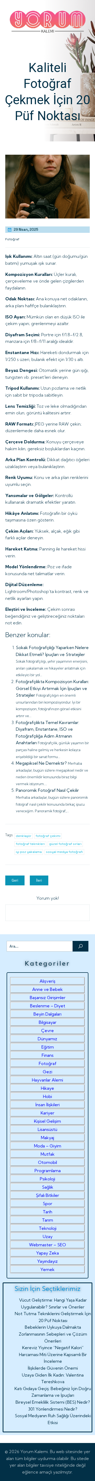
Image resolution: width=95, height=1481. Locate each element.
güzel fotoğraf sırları (65, 844)
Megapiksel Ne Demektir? (41, 763)
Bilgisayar (47, 1022)
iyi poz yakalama (29, 852)
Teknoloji (47, 1228)
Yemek (47, 1269)
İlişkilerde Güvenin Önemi (53, 1368)
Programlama (48, 1170)
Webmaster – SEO (47, 1244)
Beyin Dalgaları (47, 1014)
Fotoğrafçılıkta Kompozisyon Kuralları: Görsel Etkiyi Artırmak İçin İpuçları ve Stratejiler (52, 688)
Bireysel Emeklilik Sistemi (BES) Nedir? (53, 1402)
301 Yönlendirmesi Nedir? (52, 1409)
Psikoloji (47, 1178)
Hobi (47, 1096)
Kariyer (47, 1113)
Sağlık (47, 1187)
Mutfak (48, 1154)
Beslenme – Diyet (47, 1005)
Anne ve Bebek (47, 989)
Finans (48, 1055)
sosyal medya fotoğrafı (64, 852)
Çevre (47, 1030)
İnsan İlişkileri (47, 1104)
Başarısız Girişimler (47, 997)
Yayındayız (47, 1261)
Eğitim (47, 1047)
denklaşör (23, 836)
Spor (47, 1203)
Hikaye (47, 1088)
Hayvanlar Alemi (47, 1080)
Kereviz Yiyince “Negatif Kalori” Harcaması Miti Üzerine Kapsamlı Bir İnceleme (53, 1354)
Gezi (47, 1071)
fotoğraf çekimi (48, 836)
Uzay (48, 1236)
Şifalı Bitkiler (47, 1195)
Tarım (47, 1220)
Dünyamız (47, 1038)
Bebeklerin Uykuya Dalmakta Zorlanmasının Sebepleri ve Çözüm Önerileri (53, 1333)
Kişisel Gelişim (47, 1121)
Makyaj (47, 1137)
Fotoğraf (12, 239)
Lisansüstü (47, 1129)
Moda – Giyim (47, 1145)
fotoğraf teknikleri (30, 844)
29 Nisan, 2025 (26, 229)
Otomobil (47, 1162)
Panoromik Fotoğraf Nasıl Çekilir (47, 790)
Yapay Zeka (47, 1253)
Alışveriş (47, 981)
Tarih (47, 1211)
